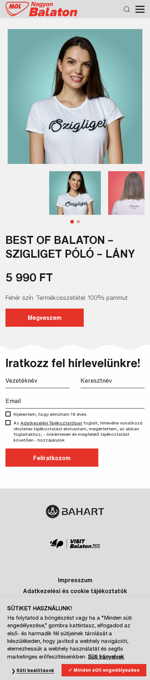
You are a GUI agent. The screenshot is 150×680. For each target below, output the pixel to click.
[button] (72, 222)
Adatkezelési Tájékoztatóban (51, 423)
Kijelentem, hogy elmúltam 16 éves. (50, 414)
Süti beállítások (35, 670)
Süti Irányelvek (106, 656)
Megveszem (45, 318)
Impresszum (75, 580)
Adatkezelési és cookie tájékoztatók (75, 591)
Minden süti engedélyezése (106, 670)
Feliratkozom (52, 458)
